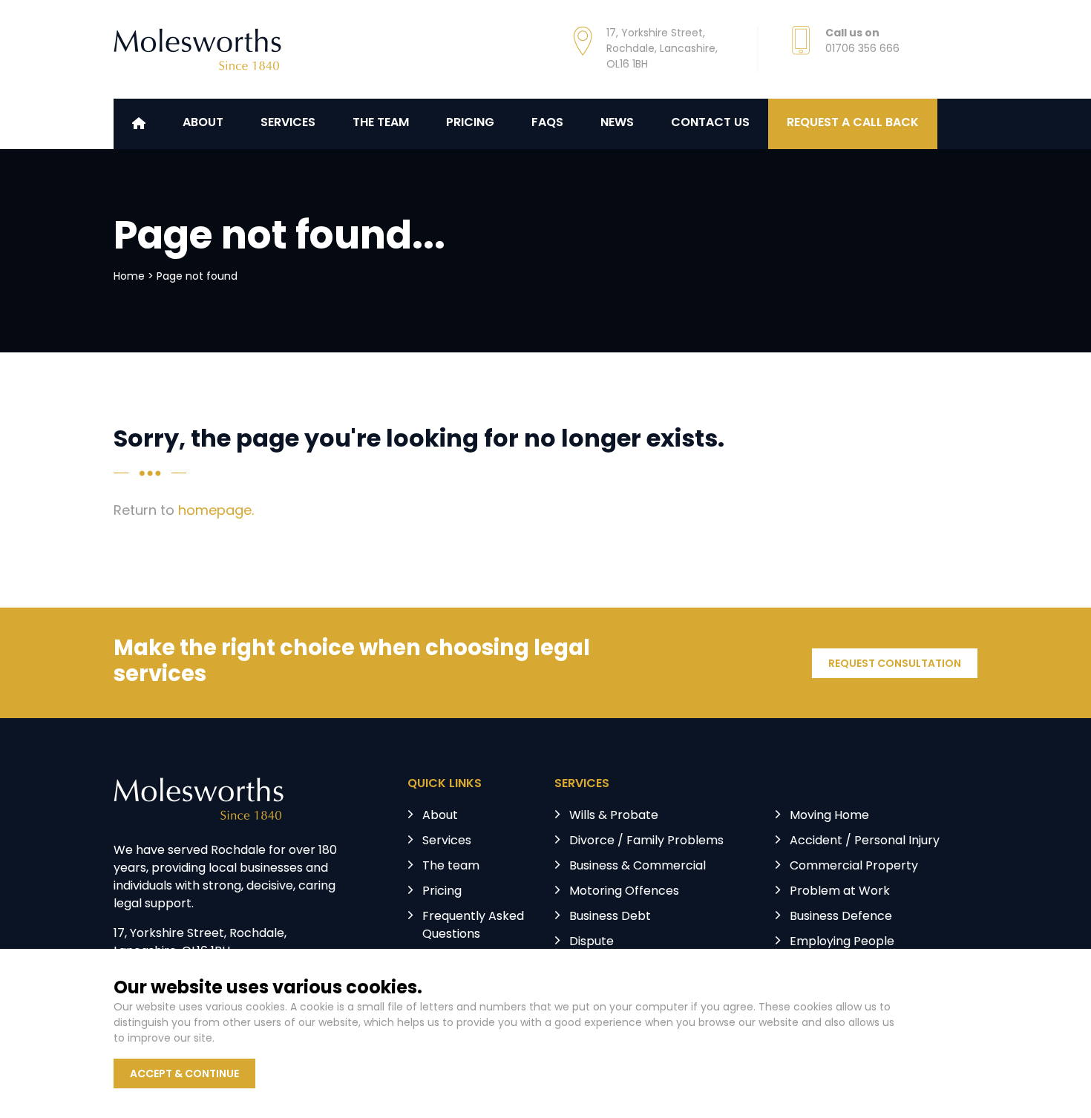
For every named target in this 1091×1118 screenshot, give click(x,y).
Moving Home (829, 816)
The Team (381, 123)
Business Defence (841, 917)
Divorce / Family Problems (646, 841)
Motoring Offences (624, 892)
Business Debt (610, 917)
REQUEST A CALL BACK (853, 123)
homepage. (216, 512)
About (203, 123)
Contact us (710, 123)
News (617, 123)
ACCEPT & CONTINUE (184, 1074)
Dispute (591, 942)
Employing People (842, 942)
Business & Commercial (637, 866)
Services (288, 123)
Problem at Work (840, 892)
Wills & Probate (613, 816)
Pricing (470, 123)
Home (129, 277)
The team (450, 866)
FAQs (547, 123)
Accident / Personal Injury (865, 841)
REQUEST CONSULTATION (894, 664)
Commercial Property (854, 866)
